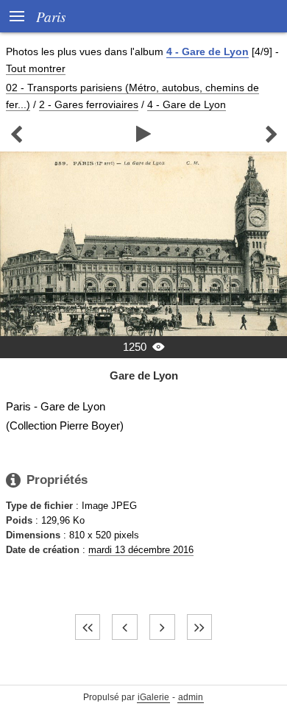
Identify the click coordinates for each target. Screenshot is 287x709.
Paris (50, 16)
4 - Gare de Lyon (207, 51)
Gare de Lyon (144, 375)
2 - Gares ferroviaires (88, 104)
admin (190, 697)
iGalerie (153, 697)
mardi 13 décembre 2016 (141, 549)
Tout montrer (35, 68)
